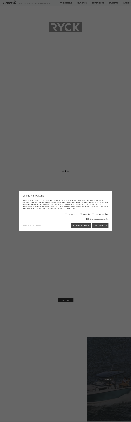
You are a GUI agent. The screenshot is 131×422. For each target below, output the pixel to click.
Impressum (37, 226)
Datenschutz (27, 226)
